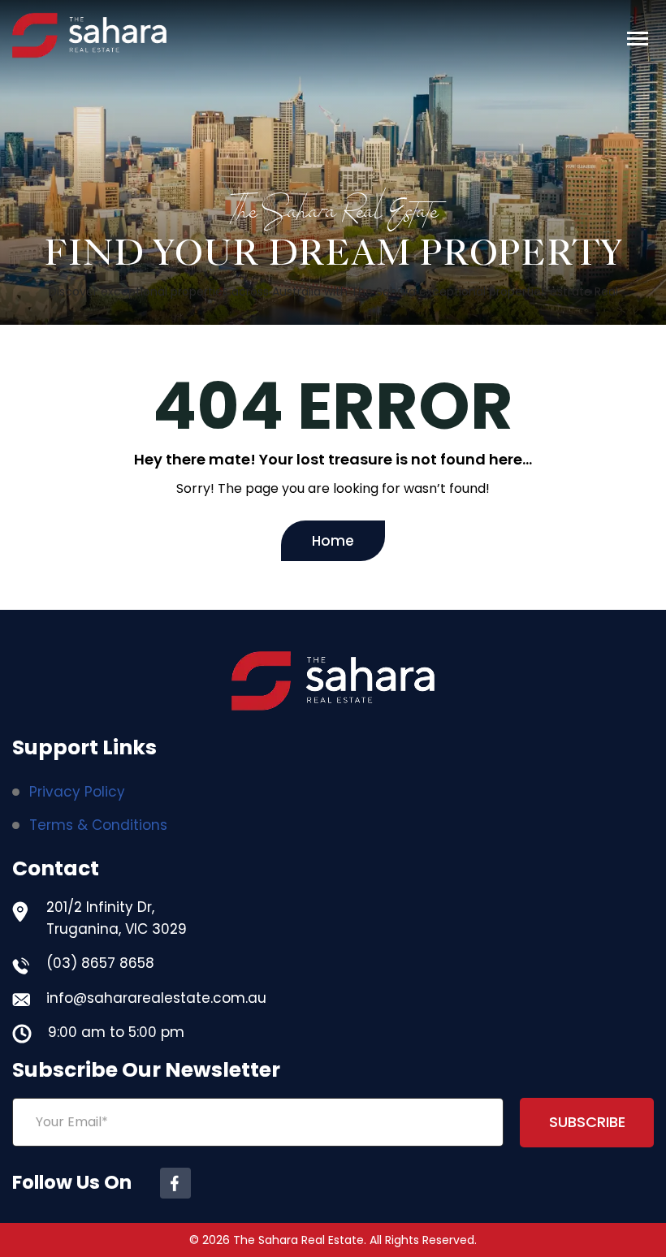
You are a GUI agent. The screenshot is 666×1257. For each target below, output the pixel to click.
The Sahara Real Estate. (299, 1240)
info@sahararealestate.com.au (156, 998)
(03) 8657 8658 (100, 963)
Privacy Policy (77, 791)
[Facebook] (175, 1183)
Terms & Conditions (98, 825)
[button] (637, 38)
